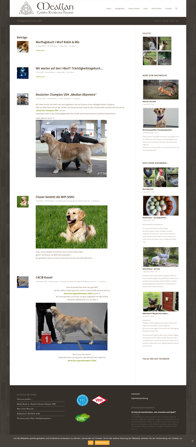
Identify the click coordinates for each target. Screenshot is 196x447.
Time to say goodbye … (24, 399)
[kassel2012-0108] (23, 282)
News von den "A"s (84, 201)
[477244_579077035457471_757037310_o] (23, 202)
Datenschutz (102, 442)
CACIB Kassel (44, 277)
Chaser (60, 201)
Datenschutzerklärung (139, 398)
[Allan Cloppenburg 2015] (23, 99)
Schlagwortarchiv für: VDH (29, 20)
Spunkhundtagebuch (143, 408)
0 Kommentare (52, 46)
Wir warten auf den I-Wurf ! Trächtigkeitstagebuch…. (69, 68)
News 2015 (67, 99)
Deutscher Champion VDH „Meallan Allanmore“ (66, 94)
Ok (90, 442)
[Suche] (176, 8)
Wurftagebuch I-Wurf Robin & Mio (57, 42)
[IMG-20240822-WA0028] (23, 47)
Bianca (74, 46)
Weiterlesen (40, 50)
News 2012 (80, 282)
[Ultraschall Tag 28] (23, 73)
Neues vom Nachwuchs (70, 201)
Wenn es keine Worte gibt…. (26, 409)
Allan (61, 99)
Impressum (135, 394)
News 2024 (63, 46)
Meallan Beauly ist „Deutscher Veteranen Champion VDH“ (36, 404)
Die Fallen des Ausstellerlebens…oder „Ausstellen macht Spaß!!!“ (153, 412)
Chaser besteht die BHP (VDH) (55, 197)
